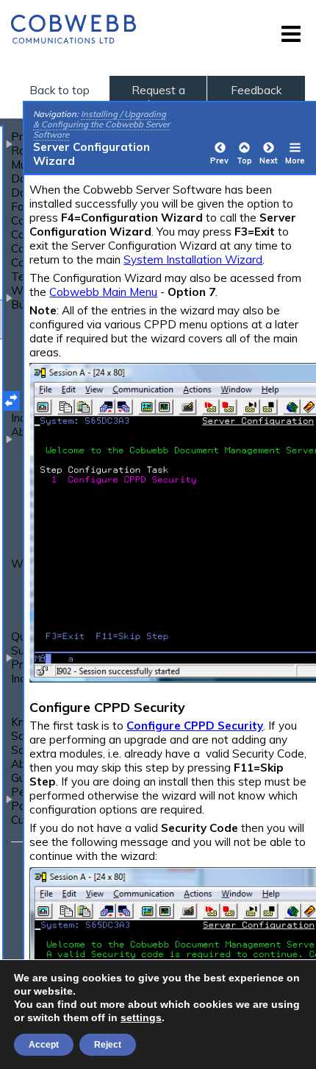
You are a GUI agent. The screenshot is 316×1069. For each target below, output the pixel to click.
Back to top (59, 90)
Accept (44, 1045)
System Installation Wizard (192, 260)
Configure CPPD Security (194, 726)
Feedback (256, 90)
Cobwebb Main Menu (103, 292)
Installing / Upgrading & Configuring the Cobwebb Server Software (101, 124)
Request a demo (158, 97)
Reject (107, 1045)
